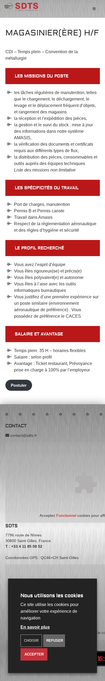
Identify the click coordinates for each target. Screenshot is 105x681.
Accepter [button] (34, 654)
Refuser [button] (54, 641)
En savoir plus (35, 627)
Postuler (19, 385)
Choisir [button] (31, 641)
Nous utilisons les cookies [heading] (51, 595)
